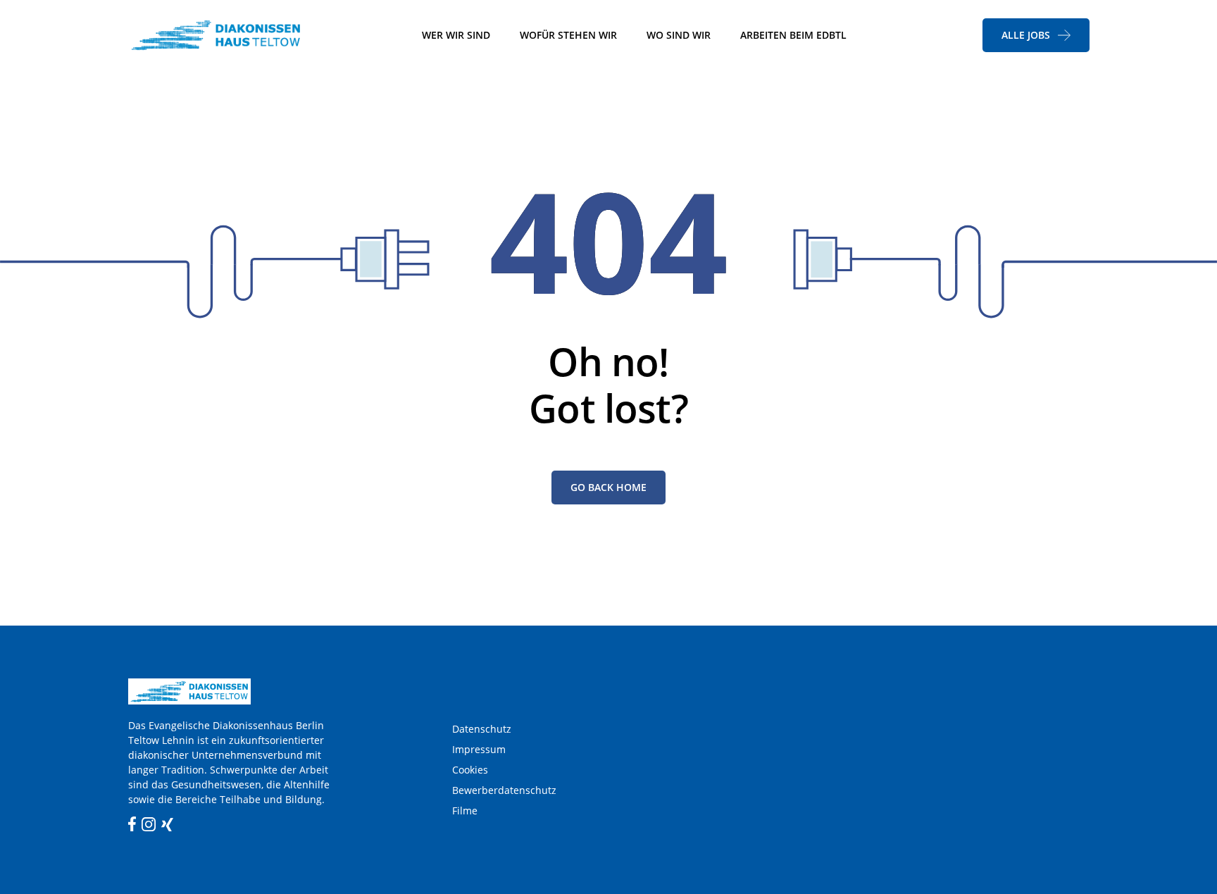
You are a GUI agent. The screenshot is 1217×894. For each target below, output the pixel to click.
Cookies (470, 769)
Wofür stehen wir (568, 35)
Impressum (479, 749)
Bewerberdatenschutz (504, 790)
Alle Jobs (1025, 35)
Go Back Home (608, 487)
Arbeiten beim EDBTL (793, 35)
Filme (465, 810)
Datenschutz (481, 728)
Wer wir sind (456, 35)
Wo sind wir (679, 35)
